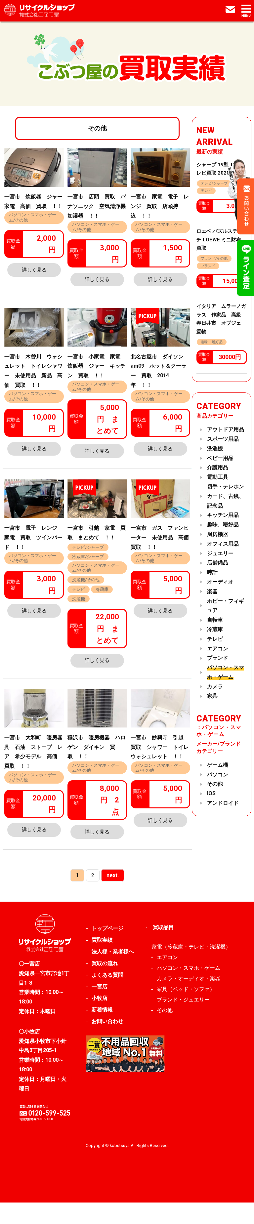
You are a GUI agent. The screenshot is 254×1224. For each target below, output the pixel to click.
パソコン (217, 774)
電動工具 (217, 477)
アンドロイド (223, 803)
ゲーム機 (217, 765)
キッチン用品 (223, 515)
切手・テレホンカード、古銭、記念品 (225, 496)
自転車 (215, 620)
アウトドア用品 (225, 429)
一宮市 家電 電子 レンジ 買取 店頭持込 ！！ (160, 206)
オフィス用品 (223, 544)
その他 (215, 784)
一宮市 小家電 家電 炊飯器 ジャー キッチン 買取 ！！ (96, 366)
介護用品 (217, 467)
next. (112, 875)
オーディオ (220, 582)
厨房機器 (217, 534)
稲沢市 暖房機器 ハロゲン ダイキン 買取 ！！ (96, 747)
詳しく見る (34, 270)
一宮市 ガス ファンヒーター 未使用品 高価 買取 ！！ (162, 537)
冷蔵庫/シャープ (88, 556)
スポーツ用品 (223, 439)
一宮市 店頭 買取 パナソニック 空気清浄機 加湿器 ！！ (99, 206)
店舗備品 (217, 562)
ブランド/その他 (214, 258)
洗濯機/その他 (86, 579)
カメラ (215, 686)
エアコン (217, 648)
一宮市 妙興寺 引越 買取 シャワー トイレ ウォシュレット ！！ (162, 747)
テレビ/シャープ (88, 547)
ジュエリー (220, 553)
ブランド (208, 266)
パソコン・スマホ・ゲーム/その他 (32, 217)
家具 (212, 696)
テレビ (78, 589)
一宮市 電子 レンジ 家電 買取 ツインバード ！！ (33, 537)
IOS (211, 793)
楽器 (212, 591)
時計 (212, 572)
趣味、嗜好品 (212, 342)
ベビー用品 (220, 458)
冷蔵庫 (102, 589)
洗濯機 (78, 598)
